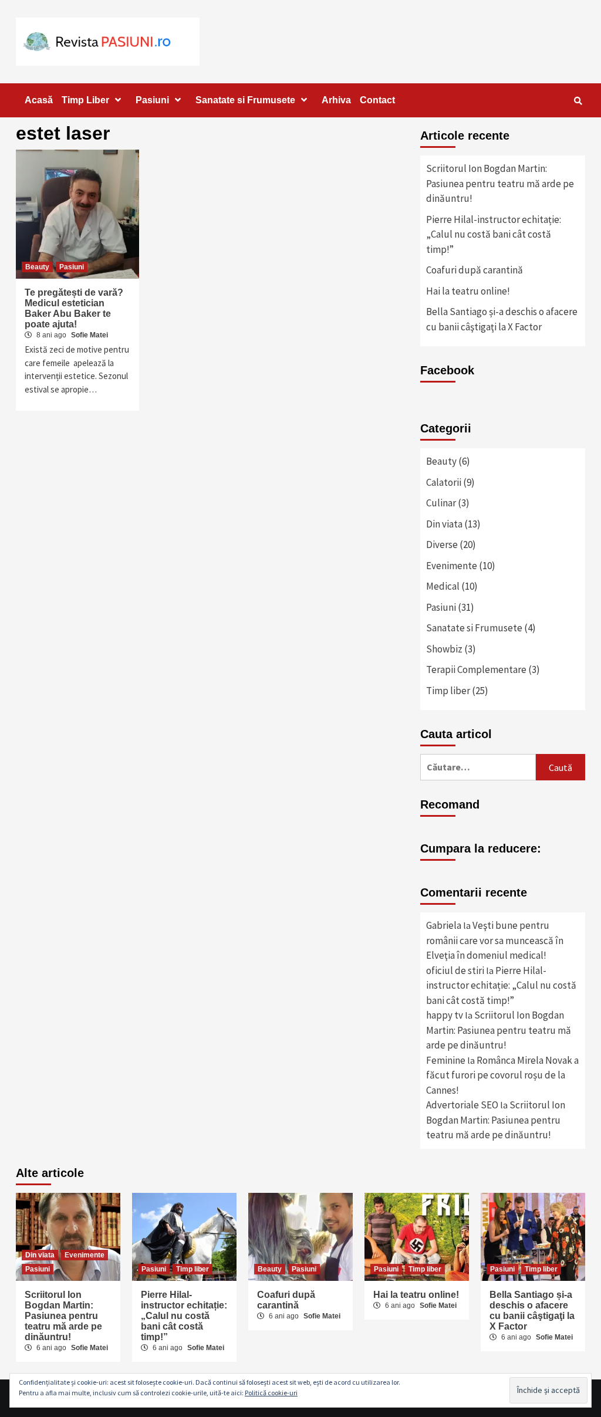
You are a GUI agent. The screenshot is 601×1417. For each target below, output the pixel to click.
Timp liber (448, 690)
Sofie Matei (89, 335)
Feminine (445, 1060)
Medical (443, 586)
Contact (377, 100)
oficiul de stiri (455, 970)
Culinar (441, 502)
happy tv (444, 1015)
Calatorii (443, 482)
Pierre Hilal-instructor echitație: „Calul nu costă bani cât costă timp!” (493, 234)
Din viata (444, 524)
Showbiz (444, 648)
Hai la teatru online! (468, 291)
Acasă (39, 100)
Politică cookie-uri (271, 1392)
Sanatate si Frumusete (245, 100)
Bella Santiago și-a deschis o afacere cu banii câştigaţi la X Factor (502, 319)
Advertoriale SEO (462, 1104)
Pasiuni (152, 100)
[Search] (577, 101)
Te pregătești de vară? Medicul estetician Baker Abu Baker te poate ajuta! (74, 308)
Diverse (442, 544)
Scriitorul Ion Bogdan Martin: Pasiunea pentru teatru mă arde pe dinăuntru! (500, 183)
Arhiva (336, 100)
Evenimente (451, 565)
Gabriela (443, 925)
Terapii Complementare (476, 669)
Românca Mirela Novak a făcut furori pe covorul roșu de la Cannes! (502, 1075)
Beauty (37, 267)
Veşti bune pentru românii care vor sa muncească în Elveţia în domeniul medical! (494, 940)
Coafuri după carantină (474, 269)
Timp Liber (85, 100)
